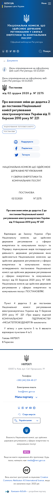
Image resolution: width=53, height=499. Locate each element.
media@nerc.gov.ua (36, 461)
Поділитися (27, 148)
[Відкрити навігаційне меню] (49, 3)
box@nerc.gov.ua (26, 392)
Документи (12, 61)
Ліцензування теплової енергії (19, 127)
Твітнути (26, 155)
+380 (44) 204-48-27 (26, 380)
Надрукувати (27, 142)
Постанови (9, 131)
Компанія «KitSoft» (19, 492)
